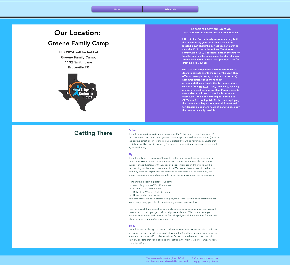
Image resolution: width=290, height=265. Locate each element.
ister (205, 86)
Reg (201, 86)
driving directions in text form (148, 140)
